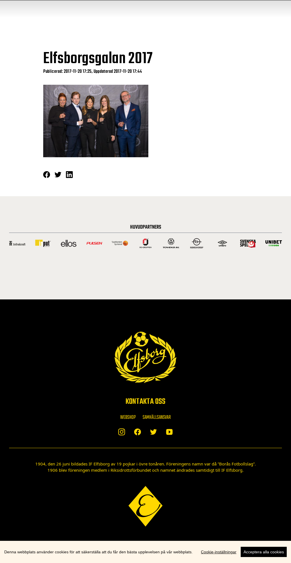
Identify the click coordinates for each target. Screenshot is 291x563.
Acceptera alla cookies (264, 552)
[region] (145, 552)
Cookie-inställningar (218, 552)
